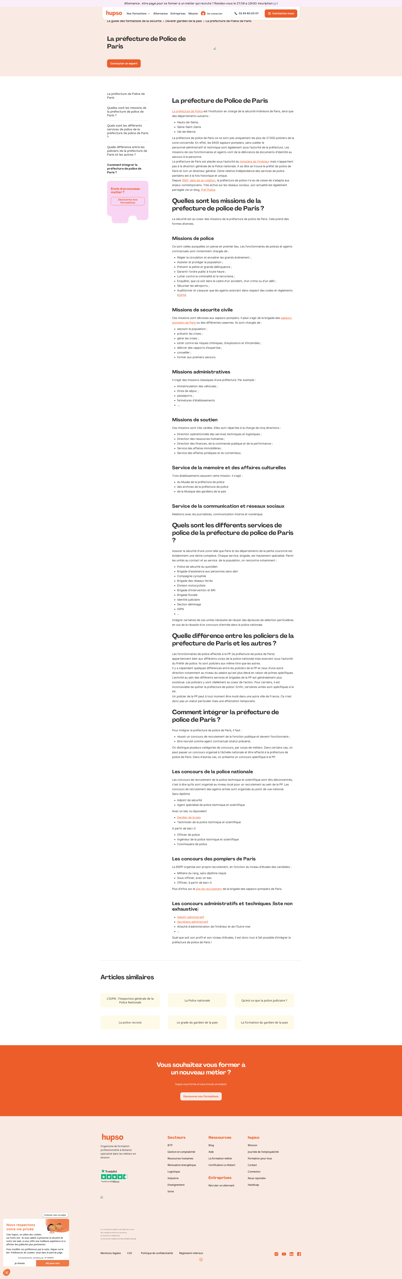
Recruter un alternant (221, 1185)
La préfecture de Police (187, 111)
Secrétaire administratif (192, 921)
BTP (170, 1145)
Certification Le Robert (222, 1165)
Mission (252, 1145)
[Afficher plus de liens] (201, 1259)
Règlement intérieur (191, 1253)
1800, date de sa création (198, 180)
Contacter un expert (124, 63)
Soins (171, 1191)
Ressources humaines (180, 1158)
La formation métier (220, 1158)
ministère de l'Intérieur (254, 161)
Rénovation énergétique (182, 1165)
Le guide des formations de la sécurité (134, 20)
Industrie (173, 1178)
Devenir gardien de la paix (184, 20)
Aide (211, 1152)
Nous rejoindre (257, 1178)
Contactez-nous (283, 13)
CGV (129, 1253)
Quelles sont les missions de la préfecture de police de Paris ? (126, 111)
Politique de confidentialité (157, 1253)
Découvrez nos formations (128, 201)
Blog (211, 1145)
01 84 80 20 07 (249, 13)
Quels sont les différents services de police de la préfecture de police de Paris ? (127, 131)
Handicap (253, 1185)
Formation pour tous (260, 1158)
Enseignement (176, 1185)
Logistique (174, 1171)
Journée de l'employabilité (263, 1152)
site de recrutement (209, 889)
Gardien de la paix (189, 817)
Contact (252, 1165)
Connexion (254, 1171)
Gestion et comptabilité (181, 1152)
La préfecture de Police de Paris (228, 20)
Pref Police (208, 189)
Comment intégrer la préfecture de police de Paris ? (124, 168)
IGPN (181, 295)
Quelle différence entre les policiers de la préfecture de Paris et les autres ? (127, 151)
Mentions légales (110, 1253)
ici (274, 3)
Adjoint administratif (190, 917)
